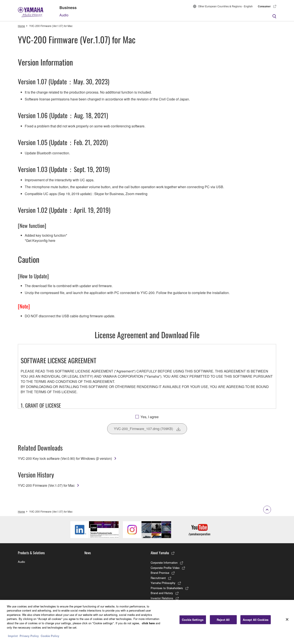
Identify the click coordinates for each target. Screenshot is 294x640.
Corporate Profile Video (165, 568)
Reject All (223, 620)
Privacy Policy (29, 636)
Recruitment (158, 578)
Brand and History (162, 593)
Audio (63, 15)
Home (21, 26)
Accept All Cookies (255, 620)
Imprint (13, 636)
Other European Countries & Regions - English (225, 6)
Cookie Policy (50, 636)
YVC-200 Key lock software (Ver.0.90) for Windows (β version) (65, 458)
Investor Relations (162, 598)
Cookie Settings (192, 620)
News (87, 552)
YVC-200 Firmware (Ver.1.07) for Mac (46, 485)
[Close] (287, 619)
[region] (147, 620)
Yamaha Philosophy (163, 583)
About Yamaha (160, 552)
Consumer (264, 6)
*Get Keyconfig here (40, 240)
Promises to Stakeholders (167, 588)
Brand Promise (160, 573)
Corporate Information (164, 562)
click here (148, 623)
